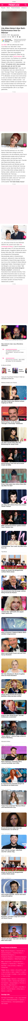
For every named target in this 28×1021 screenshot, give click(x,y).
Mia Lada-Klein (15, 35)
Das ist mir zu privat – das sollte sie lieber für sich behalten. (15, 360)
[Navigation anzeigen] (2, 5)
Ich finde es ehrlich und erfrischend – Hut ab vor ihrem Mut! (15, 352)
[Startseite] (14, 4)
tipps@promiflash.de (7, 378)
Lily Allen (4, 44)
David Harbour (17, 56)
